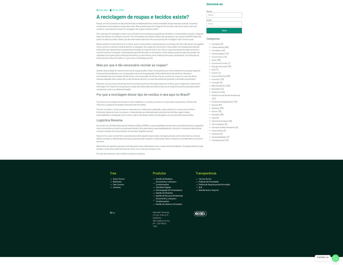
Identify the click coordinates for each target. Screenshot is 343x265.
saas (214, 118)
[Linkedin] (201, 213)
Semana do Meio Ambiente (223, 127)
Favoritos (216, 79)
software (216, 134)
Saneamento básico (220, 121)
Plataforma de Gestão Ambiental (226, 95)
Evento (215, 73)
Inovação (215, 83)
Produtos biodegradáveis (222, 102)
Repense (215, 108)
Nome (209, 11)
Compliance (217, 50)
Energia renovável (219, 66)
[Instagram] (199, 213)
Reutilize (215, 115)
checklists (216, 44)
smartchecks (217, 131)
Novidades (216, 89)
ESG (213, 70)
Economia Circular (219, 63)
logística (142, 131)
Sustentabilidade (219, 137)
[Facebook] (196, 213)
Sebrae (108, 37)
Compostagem (218, 54)
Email (209, 20)
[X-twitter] (204, 213)
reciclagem (130, 29)
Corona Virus (217, 57)
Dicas (214, 60)
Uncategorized (218, 140)
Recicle (215, 105)
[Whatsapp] (335, 258)
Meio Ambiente (218, 86)
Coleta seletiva (218, 47)
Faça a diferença (219, 76)
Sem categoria (218, 124)
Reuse (214, 111)
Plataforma (217, 92)
